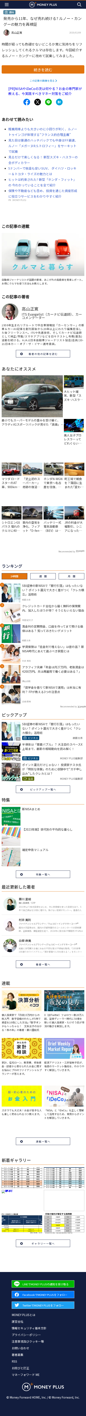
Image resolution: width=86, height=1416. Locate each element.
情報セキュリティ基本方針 (29, 1328)
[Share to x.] (37, 102)
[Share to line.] (48, 102)
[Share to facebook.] (26, 102)
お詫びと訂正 (20, 1368)
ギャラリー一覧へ (43, 1243)
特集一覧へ (43, 874)
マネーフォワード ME (26, 1375)
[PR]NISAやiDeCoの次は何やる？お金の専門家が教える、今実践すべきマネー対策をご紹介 (45, 91)
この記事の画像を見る (42, 80)
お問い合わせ (20, 1348)
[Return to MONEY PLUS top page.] (43, 4)
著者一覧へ (43, 964)
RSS (14, 1361)
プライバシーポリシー (26, 1335)
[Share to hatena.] (59, 102)
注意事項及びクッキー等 (28, 1341)
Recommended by (66, 551)
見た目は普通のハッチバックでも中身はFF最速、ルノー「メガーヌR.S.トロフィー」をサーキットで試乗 (43, 146)
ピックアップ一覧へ (43, 789)
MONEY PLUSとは (23, 1315)
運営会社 (17, 1321)
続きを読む (43, 69)
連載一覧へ (43, 1141)
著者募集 (17, 1355)
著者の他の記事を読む (43, 354)
